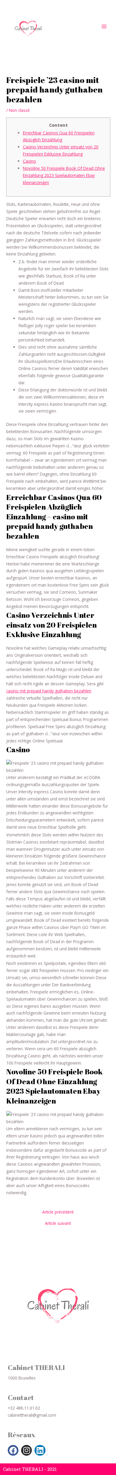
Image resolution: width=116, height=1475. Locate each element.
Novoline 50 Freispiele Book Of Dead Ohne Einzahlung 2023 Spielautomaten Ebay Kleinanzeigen (64, 175)
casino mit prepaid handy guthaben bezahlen (48, 691)
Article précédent (57, 1212)
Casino (29, 161)
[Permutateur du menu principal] (104, 26)
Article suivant (58, 1223)
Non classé (19, 110)
